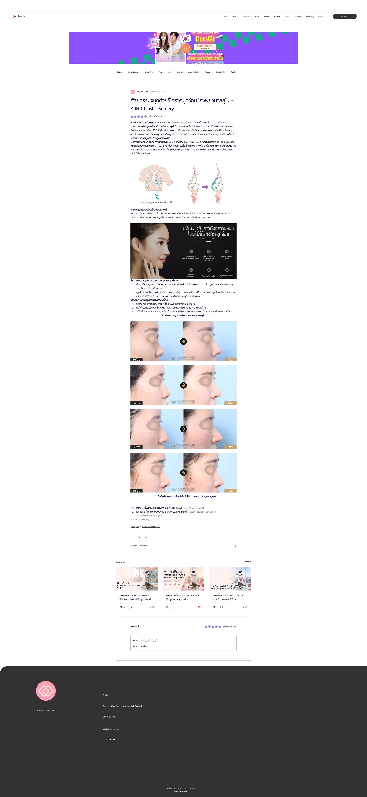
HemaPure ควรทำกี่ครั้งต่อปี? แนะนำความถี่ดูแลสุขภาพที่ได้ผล (229, 597)
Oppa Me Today (193, 72)
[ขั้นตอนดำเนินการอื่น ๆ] (235, 92)
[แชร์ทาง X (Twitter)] (138, 537)
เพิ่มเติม (233, 72)
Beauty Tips (149, 72)
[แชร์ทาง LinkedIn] (146, 537)
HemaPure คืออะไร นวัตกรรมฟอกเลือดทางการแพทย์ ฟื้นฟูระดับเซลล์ (135, 597)
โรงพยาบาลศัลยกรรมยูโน (151, 526)
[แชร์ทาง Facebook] (131, 537)
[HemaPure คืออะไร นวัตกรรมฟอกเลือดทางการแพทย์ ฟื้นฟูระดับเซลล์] (137, 579)
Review (207, 72)
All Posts (119, 72)
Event (169, 72)
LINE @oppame (109, 717)
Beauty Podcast (133, 72)
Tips (160, 72)
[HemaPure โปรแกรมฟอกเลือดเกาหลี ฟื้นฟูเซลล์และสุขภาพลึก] (183, 579)
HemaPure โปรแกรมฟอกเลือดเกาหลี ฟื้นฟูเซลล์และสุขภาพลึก (182, 597)
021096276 (111, 740)
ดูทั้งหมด (248, 561)
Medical (179, 72)
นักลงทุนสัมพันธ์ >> (180, 791)
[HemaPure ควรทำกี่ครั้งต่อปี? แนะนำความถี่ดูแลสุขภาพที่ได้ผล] (230, 579)
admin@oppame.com (111, 729)
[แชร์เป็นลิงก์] (153, 537)
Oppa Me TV (220, 72)
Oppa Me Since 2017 (45, 710)
